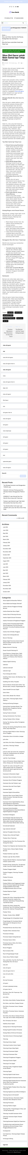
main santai (18, 312)
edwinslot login (7, 670)
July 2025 (5, 564)
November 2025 (7, 551)
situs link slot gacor (8, 357)
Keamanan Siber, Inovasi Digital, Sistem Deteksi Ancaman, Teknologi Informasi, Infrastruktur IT (13, 797)
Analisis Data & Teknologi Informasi (12, 614)
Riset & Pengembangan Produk (10, 954)
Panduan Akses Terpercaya (10, 838)
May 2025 (5, 570)
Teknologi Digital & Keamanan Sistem (12, 1077)
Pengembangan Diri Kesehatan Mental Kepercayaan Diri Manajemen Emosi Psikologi (12, 923)
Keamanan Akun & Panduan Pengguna (12, 780)
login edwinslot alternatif (9, 829)
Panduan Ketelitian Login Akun (10, 853)
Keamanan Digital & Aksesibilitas (11, 792)
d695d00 (6, 63)
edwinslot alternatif (8, 667)
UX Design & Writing (8, 1138)
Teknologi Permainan (8, 1102)
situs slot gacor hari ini (9, 363)
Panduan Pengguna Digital (9, 869)
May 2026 (5, 533)
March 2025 (6, 576)
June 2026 (5, 530)
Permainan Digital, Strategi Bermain (12, 937)
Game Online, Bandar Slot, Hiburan (11, 695)
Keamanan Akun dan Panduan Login (12, 783)
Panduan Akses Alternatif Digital (11, 835)
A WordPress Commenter (9, 518)
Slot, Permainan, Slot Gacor (10, 1020)
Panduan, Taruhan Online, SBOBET (11, 915)
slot (4, 406)
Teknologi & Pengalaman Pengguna (12, 1057)
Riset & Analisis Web (8, 950)
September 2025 (7, 558)
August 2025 (6, 561)
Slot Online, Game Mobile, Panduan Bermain (14, 1000)
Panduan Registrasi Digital (9, 891)
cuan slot (10, 312)
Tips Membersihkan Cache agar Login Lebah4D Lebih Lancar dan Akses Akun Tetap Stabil (14, 507)
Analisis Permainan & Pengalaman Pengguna (14, 620)
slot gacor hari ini (7, 412)
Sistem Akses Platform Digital (10, 957)
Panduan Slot (6, 894)
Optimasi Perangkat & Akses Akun (11, 832)
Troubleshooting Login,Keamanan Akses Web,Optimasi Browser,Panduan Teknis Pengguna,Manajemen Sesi (13, 1126)
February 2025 (6, 579)
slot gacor (5, 424)
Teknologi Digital (7, 1071)
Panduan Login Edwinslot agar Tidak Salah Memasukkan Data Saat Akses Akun (13, 1)
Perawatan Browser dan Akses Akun (12, 927)
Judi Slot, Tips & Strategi (9, 758)
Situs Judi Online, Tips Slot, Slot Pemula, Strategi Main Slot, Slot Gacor (13, 51)
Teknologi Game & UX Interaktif (11, 1095)
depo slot (5, 388)
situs (4, 376)
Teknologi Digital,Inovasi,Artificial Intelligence (14, 1091)
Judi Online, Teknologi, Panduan (11, 745)
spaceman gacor (7, 461)
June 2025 (5, 567)
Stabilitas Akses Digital (9, 1023)
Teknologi (5, 1039)
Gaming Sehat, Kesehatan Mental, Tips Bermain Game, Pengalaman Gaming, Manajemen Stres (12, 708)
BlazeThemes (17, 1152)
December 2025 (7, 548)
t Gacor (6, 400)
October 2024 (6, 591)
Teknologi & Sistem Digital (9, 1060)
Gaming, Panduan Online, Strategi (11, 719)
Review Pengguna (7, 947)
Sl (3, 400)
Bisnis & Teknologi (7, 638)
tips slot (5, 321)
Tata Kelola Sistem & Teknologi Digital (12, 1036)
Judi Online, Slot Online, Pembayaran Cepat (13, 742)
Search (4, 473)
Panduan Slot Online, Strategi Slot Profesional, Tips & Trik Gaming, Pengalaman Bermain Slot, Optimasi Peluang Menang (14, 907)
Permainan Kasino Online (9, 940)
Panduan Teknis (7, 912)
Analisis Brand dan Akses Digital (11, 611)
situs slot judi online (8, 974)
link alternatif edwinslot (9, 826)
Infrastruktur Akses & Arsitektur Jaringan (13, 736)
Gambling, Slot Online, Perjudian (11, 681)
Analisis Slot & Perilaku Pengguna (11, 631)
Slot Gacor (20, 318)
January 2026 (6, 545)
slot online (5, 997)
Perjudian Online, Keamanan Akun (11, 930)
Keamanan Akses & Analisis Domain (12, 777)
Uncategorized (6, 1130)
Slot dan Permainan (8, 980)
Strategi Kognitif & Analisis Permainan (12, 1030)
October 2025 (6, 555)
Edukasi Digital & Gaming (9, 661)
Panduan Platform (7, 880)
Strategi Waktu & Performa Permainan (12, 1033)
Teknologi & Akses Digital (9, 1042)
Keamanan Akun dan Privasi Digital (11, 786)
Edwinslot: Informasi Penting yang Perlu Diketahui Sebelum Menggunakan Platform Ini (14, 491)
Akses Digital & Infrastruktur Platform (12, 600)
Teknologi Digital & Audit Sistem (11, 1074)
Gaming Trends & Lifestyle (9, 713)
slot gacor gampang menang (10, 986)
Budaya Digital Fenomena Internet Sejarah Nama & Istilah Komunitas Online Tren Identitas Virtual (13, 642)
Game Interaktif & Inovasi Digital (11, 689)
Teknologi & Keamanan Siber (10, 1054)
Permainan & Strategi (8, 933)
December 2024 (7, 585)
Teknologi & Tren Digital (9, 1063)
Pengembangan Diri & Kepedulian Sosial (13, 918)
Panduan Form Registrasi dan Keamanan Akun (14, 846)
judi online (5, 739)
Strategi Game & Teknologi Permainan (12, 1026)
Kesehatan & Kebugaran (9, 814)
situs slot (5, 964)
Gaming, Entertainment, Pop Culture (12, 716)
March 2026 (6, 539)
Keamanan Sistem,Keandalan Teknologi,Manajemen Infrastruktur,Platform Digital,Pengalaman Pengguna (14, 810)
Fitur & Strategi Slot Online (9, 674)
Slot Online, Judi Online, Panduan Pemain (13, 1003)
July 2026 (5, 527)
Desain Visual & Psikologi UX (10, 650)
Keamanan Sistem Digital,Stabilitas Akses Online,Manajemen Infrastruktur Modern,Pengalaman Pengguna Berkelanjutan (14, 803)
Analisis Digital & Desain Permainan (12, 617)
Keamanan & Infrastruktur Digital (11, 774)
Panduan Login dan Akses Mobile (11, 856)
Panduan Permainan (8, 877)
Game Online (6, 692)
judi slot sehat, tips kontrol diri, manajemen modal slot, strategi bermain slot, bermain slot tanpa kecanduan (14, 753)
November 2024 (7, 588)
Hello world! (21, 518)
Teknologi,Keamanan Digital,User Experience (14, 1121)
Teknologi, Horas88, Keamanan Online (12, 1113)
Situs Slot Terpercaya (9, 318)
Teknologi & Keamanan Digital (10, 1051)
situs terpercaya (7, 431)
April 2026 (5, 536)
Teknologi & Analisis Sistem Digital (12, 1045)
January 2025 (6, 582)
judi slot (5, 748)
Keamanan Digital (7, 789)
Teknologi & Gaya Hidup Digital (10, 1048)
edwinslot (5, 664)
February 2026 (6, 542)
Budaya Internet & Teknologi (10, 647)
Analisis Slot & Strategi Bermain (11, 634)
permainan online (8, 315)
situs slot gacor (19, 91)
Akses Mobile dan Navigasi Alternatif (12, 603)
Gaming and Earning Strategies (10, 703)
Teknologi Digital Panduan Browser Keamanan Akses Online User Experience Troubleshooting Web (14, 1082)
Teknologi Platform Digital (9, 1105)
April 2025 (5, 573)
